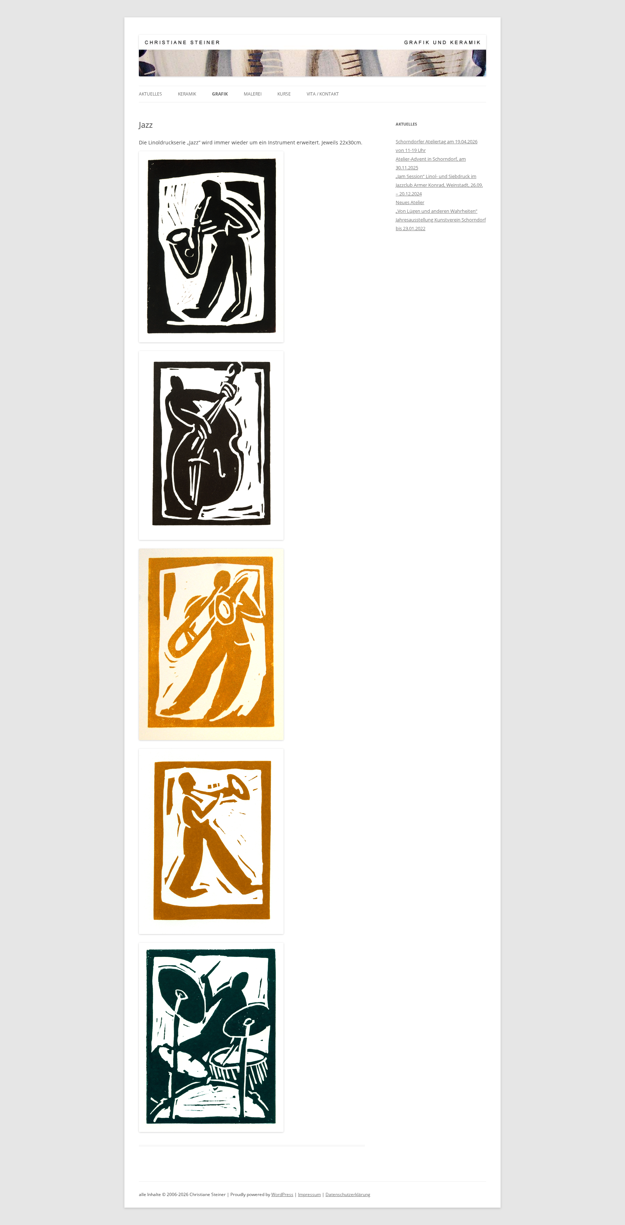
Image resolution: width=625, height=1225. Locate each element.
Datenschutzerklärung (348, 1194)
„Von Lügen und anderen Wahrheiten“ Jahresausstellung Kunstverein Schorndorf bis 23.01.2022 (441, 220)
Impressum (309, 1194)
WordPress (282, 1194)
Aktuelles (150, 94)
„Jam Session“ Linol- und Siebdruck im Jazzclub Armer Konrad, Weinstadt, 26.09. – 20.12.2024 (439, 185)
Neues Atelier (410, 202)
